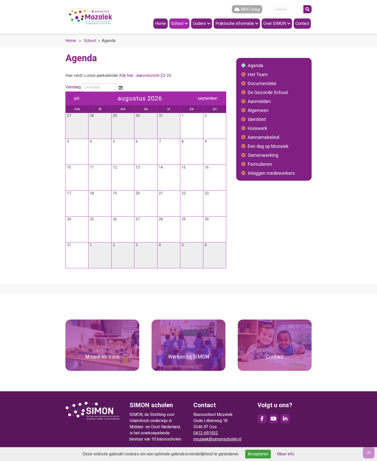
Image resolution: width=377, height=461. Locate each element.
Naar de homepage (96, 17)
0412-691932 (205, 433)
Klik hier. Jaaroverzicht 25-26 (145, 75)
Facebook (262, 418)
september (207, 98)
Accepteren (258, 454)
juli (76, 98)
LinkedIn (285, 418)
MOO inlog (250, 9)
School (90, 40)
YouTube (273, 418)
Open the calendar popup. (120, 87)
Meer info (285, 454)
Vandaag (73, 87)
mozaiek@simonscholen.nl (217, 439)
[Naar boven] (368, 452)
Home (70, 40)
